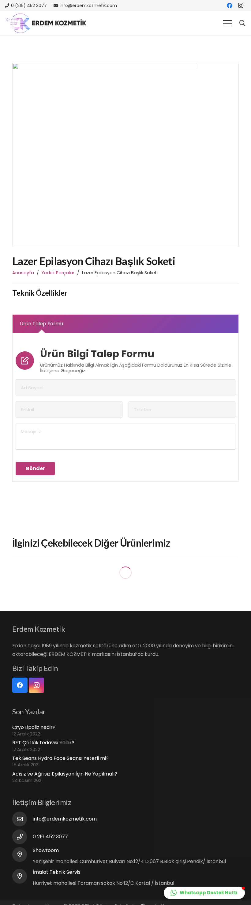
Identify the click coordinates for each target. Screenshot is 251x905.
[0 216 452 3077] (22, 836)
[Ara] (242, 23)
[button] (204, 893)
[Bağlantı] (46, 23)
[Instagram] (240, 5)
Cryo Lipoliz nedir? (33, 727)
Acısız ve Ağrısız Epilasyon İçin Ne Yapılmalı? (64, 773)
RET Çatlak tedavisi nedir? (43, 742)
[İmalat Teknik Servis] (22, 876)
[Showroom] (22, 854)
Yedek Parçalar (57, 273)
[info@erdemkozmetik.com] (22, 819)
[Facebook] (229, 5)
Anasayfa (23, 273)
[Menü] (227, 23)
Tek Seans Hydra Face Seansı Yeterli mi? (60, 758)
